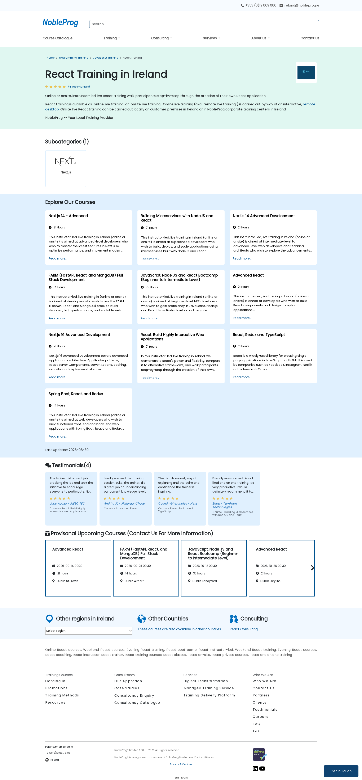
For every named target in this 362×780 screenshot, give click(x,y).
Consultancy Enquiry (134, 695)
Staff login (181, 777)
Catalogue (55, 681)
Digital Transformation (206, 681)
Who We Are (265, 681)
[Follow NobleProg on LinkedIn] (255, 768)
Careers (260, 716)
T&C (257, 731)
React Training (132, 57)
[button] (311, 567)
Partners (261, 695)
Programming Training (73, 57)
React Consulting (244, 629)
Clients (259, 702)
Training (110, 38)
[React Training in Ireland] (64, 22)
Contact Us (310, 38)
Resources (55, 702)
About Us (259, 38)
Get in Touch (341, 771)
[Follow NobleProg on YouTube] (262, 768)
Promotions (56, 688)
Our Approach (128, 681)
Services (210, 38)
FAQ (257, 723)
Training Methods (62, 695)
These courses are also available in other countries (179, 629)
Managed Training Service (209, 688)
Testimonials (265, 709)
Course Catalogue (57, 38)
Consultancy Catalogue (137, 702)
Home (50, 57)
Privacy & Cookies (181, 764)
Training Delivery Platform (209, 695)
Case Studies (126, 688)
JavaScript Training (105, 57)
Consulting (160, 38)
